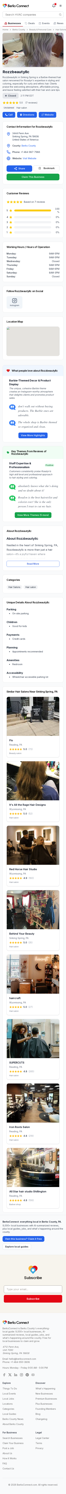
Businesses (14, 23)
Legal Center (42, 1438)
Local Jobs (8, 1398)
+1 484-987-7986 (30, 152)
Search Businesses (13, 1438)
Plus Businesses (44, 1403)
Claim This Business (33, 177)
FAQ (5, 1463)
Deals (31, 23)
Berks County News (13, 1419)
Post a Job (8, 1448)
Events (46, 23)
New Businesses (44, 1393)
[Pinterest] (27, 1374)
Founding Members (46, 1408)
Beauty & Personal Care (40, 29)
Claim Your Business (13, 1443)
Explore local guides (16, 1246)
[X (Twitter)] (10, 1374)
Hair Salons (14, 587)
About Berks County (13, 1424)
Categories (8, 1408)
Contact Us (8, 1468)
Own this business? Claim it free (23, 1238)
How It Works (9, 1458)
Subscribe (33, 1298)
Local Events (9, 1393)
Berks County (18, 29)
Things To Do (10, 1388)
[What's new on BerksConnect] (54, 6)
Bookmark (49, 168)
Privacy (39, 1448)
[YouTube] (33, 1374)
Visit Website (29, 158)
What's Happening (45, 1388)
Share (21, 168)
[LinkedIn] (15, 1374)
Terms (39, 1443)
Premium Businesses (46, 1398)
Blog (38, 1414)
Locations (8, 1403)
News (60, 23)
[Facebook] (4, 1374)
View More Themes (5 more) (33, 515)
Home (5, 29)
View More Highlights (33, 435)
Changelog (41, 1419)
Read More (33, 563)
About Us (7, 1453)
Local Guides (9, 1414)
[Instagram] (21, 1374)
